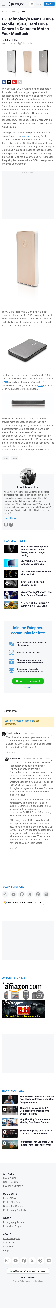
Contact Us (9, 1242)
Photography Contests (14, 1210)
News (13, 11)
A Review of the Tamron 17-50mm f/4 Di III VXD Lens (35, 604)
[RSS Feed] (46, 894)
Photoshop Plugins (13, 1226)
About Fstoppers (11, 1238)
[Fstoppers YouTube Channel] (13, 894)
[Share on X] (9, 82)
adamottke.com (11, 518)
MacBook (26, 136)
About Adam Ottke (28, 487)
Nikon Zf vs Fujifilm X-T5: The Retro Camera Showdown (36, 594)
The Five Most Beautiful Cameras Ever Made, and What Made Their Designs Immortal (37, 1099)
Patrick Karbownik (14, 733)
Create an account (23, 720)
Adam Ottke (11, 40)
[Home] (16, 4)
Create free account (28, 681)
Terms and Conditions (34, 1281)
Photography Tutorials (14, 1222)
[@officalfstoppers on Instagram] (5, 894)
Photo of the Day (11, 1202)
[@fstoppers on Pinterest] (37, 894)
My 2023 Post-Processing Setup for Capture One (34, 562)
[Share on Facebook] (4, 82)
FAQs (6, 1250)
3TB (40, 385)
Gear (23, 11)
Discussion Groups (13, 1206)
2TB (6, 382)
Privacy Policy (19, 1281)
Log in (29, 686)
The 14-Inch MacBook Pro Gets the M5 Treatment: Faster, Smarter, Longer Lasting (34, 551)
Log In (38, 4)
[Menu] (3, 4)
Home (4, 11)
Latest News (9, 1177)
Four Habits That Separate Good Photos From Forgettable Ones (36, 1143)
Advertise (8, 1246)
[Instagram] (6, 524)
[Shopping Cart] (31, 4)
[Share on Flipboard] (14, 82)
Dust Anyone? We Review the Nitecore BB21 (36, 573)
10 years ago (29, 733)
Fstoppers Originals (13, 1186)
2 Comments (26, 43)
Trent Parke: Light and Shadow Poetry (32, 583)
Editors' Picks (10, 1198)
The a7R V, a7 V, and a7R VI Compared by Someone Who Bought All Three (34, 1111)
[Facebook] (11, 524)
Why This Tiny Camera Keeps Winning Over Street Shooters (35, 1121)
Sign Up (49, 4)
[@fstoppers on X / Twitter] (29, 894)
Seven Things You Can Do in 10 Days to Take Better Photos (36, 1132)
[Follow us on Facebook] (21, 894)
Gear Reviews (10, 1181)
